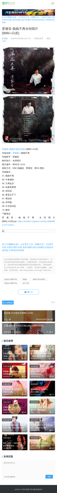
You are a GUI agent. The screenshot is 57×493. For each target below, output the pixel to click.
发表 (49, 476)
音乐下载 (25, 283)
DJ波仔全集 (46, 17)
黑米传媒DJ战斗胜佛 (20, 19)
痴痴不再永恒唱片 (18, 149)
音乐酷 (5, 38)
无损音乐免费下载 (10, 279)
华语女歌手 (38, 38)
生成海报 (9, 302)
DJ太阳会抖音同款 (37, 19)
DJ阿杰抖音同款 (16, 250)
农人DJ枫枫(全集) (9, 17)
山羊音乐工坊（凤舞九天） (29, 17)
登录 (5, 476)
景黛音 (5, 149)
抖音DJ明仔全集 (14, 247)
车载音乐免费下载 (10, 283)
